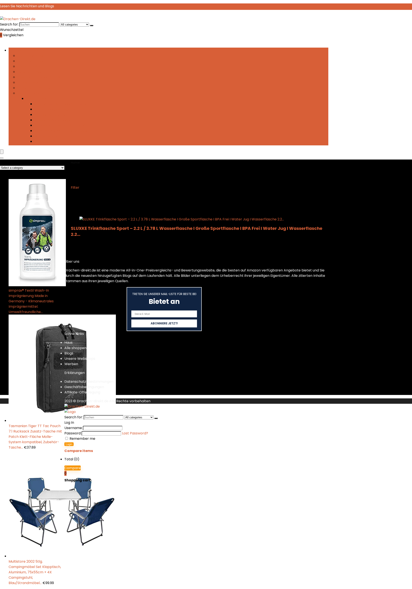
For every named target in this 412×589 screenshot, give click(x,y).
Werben (71, 364)
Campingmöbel (30, 61)
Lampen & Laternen (51, 114)
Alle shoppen (75, 347)
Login (69, 444)
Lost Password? (135, 433)
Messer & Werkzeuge (52, 119)
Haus (68, 342)
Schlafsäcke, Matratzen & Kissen (61, 130)
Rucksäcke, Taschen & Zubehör (60, 125)
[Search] (1, 158)
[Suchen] (91, 25)
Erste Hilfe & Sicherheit (36, 66)
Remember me (82, 438)
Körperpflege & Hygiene (54, 109)
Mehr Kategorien (31, 93)
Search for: (9, 24)
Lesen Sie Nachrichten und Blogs (27, 6)
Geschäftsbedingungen (84, 386)
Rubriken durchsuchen (27, 50)
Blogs (68, 353)
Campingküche (30, 55)
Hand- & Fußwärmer (34, 87)
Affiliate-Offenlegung (82, 392)
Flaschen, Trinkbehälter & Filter (43, 77)
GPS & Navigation (31, 82)
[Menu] (1, 151)
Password (72, 433)
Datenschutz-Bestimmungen (89, 381)
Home (75, 162)
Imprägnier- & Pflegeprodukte (60, 103)
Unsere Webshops (79, 358)
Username (73, 427)
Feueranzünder (30, 71)
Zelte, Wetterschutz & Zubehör (60, 141)
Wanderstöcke (46, 136)
